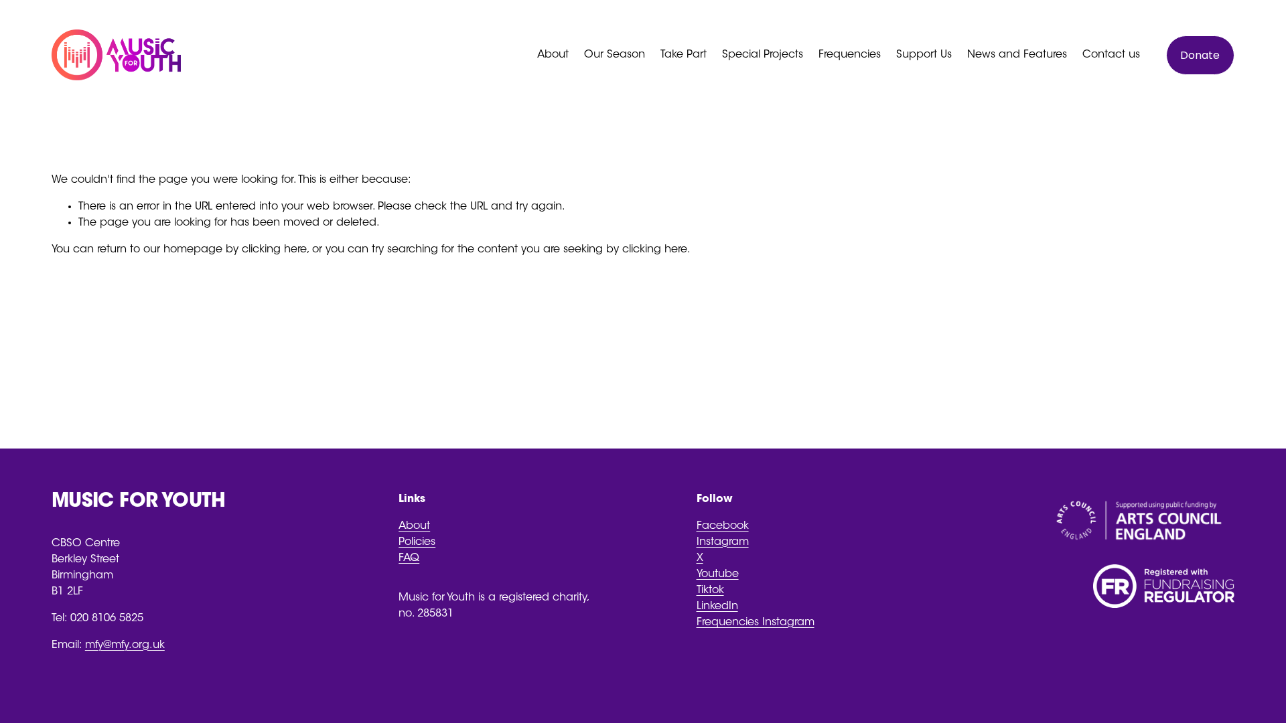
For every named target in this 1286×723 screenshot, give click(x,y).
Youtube (718, 574)
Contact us (1111, 55)
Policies (417, 542)
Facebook (723, 526)
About (414, 526)
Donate (1200, 55)
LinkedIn (717, 606)
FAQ (409, 558)
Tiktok (710, 590)
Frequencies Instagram (755, 622)
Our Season (614, 55)
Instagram (723, 542)
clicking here (274, 249)
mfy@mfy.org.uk (125, 645)
